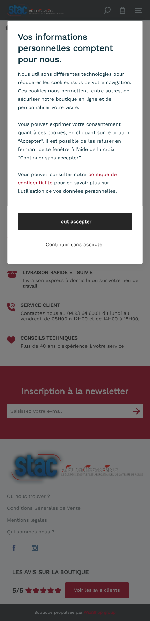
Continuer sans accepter (75, 245)
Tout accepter (75, 222)
